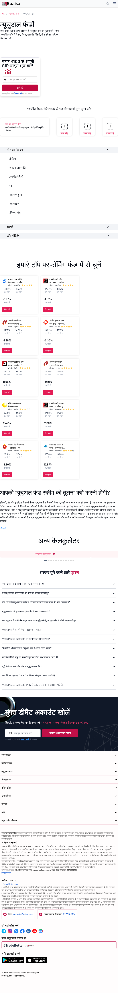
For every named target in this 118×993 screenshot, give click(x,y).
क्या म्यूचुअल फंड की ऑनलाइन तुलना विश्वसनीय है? (23, 583)
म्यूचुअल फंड (14, 13)
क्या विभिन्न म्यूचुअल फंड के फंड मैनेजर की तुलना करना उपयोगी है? (29, 675)
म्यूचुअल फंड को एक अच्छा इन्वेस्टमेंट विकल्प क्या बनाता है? (26, 611)
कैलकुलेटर (6, 779)
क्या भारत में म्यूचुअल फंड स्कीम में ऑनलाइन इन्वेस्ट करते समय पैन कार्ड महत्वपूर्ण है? (36, 602)
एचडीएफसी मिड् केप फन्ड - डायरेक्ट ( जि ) (16, 365)
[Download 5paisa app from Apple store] (36, 961)
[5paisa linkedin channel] (28, 931)
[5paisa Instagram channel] (10, 931)
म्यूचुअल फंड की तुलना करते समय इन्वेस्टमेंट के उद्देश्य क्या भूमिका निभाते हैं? (32, 684)
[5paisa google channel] (40, 931)
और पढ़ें (3, 528)
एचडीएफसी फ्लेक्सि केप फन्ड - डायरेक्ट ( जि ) (57, 282)
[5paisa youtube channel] (34, 931)
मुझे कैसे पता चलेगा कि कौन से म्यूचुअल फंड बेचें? (22, 666)
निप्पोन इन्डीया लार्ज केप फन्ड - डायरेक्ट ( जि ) (57, 323)
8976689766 (69, 914)
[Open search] (107, 4)
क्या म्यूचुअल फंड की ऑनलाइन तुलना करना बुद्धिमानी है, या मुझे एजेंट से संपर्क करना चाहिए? (39, 620)
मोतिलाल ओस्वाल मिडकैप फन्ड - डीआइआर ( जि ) (14, 406)
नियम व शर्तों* (25, 739)
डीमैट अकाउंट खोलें (60, 733)
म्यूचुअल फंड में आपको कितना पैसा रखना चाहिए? (21, 629)
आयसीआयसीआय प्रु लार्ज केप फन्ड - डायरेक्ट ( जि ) (57, 365)
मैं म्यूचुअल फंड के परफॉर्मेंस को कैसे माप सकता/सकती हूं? (25, 593)
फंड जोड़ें (64, 133)
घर (3, 13)
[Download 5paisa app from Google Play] (13, 961)
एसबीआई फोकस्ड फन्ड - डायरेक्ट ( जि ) (57, 448)
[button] (45, 560)
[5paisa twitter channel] (16, 931)
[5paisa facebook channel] (22, 931)
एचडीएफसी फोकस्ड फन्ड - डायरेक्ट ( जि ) (57, 406)
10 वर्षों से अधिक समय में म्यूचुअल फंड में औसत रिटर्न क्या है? (26, 648)
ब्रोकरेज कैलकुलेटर (43, 554)
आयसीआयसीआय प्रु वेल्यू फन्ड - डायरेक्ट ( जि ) (14, 323)
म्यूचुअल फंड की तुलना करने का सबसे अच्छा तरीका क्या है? (26, 638)
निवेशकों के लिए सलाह (10, 884)
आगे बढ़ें (20, 87)
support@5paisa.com (23, 914)
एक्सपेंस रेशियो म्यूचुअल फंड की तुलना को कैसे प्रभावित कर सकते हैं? (30, 657)
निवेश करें (7, 309)
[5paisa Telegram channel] (4, 931)
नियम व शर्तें (18, 93)
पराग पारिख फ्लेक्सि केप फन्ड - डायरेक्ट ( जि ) (16, 282)
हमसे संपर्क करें (6, 873)
